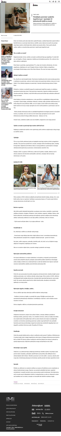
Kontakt (8, 422)
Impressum (9, 419)
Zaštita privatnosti (11, 409)
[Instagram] (56, 1)
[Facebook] (52, 1)
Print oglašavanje (10, 415)
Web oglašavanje (10, 412)
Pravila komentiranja (11, 405)
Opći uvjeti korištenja (11, 425)
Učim (31, 15)
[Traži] (50, 1)
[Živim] (3, 1)
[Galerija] (15, 18)
